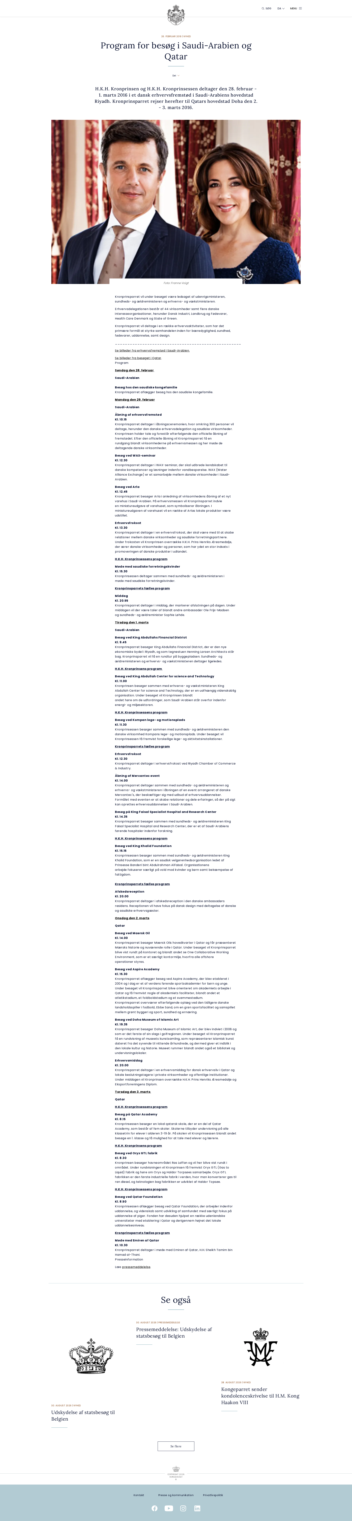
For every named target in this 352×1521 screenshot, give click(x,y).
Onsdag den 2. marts (132, 918)
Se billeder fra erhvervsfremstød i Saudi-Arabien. (152, 350)
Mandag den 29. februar (135, 400)
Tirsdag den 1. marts (131, 622)
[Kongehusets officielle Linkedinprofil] (197, 1509)
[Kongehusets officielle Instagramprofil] (183, 1509)
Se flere (176, 1446)
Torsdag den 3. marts (133, 1092)
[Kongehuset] (176, 15)
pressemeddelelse (136, 1267)
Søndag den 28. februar (134, 370)
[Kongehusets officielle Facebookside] (154, 1509)
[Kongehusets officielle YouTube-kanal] (168, 1509)
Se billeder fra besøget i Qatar (138, 358)
